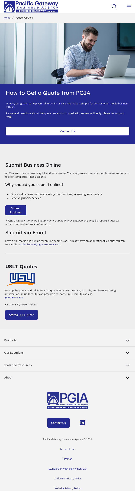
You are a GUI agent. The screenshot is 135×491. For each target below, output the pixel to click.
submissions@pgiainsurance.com (40, 244)
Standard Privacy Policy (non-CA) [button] (67, 468)
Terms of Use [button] (67, 449)
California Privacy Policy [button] (67, 478)
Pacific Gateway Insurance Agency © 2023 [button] (67, 439)
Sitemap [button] (67, 459)
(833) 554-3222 (14, 297)
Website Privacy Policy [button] (68, 488)
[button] (78, 424)
